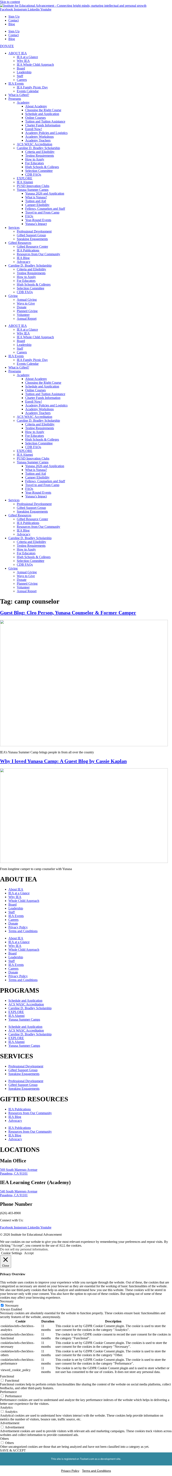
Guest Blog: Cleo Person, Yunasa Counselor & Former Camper (68, 612)
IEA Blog (23, 258)
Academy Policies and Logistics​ (46, 133)
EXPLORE (24, 178)
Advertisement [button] (9, 1423)
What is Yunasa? (36, 197)
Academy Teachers (38, 140)
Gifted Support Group (31, 235)
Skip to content (10, 2)
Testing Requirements (39, 155)
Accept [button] (29, 1253)
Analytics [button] (6, 1407)
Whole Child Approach (23, 900)
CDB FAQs (33, 174)
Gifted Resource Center (32, 246)
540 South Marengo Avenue (18, 1191)
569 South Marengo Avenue (18, 1169)
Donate (21, 307)
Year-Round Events (38, 220)
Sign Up (14, 16)
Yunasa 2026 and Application (44, 193)
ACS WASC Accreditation (34, 144)
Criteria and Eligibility (40, 152)
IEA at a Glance (27, 57)
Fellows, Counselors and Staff (45, 208)
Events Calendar (28, 91)
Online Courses (35, 117)
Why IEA (23, 61)
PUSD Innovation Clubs (33, 186)
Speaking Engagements (32, 239)
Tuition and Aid (35, 201)
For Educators (34, 163)
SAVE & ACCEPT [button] (13, 1450)
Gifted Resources (19, 243)
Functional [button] (7, 1376)
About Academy (36, 106)
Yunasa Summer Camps (32, 189)
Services (14, 227)
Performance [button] (8, 1392)
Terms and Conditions (23, 931)
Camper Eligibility (37, 205)
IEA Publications (28, 250)
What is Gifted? (18, 95)
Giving (13, 296)
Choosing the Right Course (43, 110)
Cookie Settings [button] (11, 1253)
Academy (23, 102)
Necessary (12, 1305)
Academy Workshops (39, 136)
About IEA (15, 889)
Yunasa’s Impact (36, 224)
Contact (13, 20)
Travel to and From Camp (42, 212)
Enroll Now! (33, 129)
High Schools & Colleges (42, 167)
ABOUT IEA (17, 53)
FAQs (29, 216)
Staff (20, 76)
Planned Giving (27, 311)
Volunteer (23, 315)
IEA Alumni (25, 182)
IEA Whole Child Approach (35, 64)
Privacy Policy (18, 927)
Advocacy (23, 261)
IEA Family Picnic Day (32, 87)
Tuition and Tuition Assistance (45, 121)
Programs (14, 98)
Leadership (24, 72)
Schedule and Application (42, 114)
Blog (11, 24)
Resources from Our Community (38, 254)
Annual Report (26, 318)
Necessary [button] (7, 1301)
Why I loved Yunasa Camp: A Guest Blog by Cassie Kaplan (63, 761)
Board (21, 68)
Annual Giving (27, 299)
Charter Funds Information (42, 125)
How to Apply (34, 159)
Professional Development (34, 231)
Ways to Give (26, 303)
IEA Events (16, 83)
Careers (22, 80)
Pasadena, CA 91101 (14, 1173)
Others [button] (4, 1438)
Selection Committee (39, 170)
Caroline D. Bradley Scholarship (38, 148)
